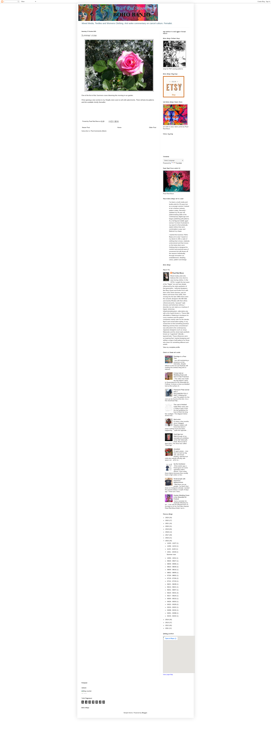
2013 (167, 622)
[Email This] (110, 121)
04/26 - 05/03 (172, 601)
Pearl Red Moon (178, 273)
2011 (167, 628)
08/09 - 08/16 (172, 569)
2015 (167, 541)
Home (119, 127)
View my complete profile (171, 347)
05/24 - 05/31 (172, 593)
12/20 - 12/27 (172, 543)
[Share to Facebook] (116, 121)
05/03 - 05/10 (172, 598)
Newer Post (86, 127)
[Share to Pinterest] (118, 121)
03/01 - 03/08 (172, 613)
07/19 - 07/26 (172, 578)
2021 (167, 523)
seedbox (82, 693)
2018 (167, 532)
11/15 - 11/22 (171, 549)
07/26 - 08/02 (172, 575)
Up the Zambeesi (179, 464)
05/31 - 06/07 (172, 590)
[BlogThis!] (112, 121)
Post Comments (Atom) (98, 131)
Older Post (152, 127)
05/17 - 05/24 (172, 596)
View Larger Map (168, 674)
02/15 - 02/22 (172, 616)
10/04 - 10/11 (171, 558)
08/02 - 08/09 (172, 572)
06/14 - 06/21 (172, 587)
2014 (167, 619)
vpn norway (85, 693)
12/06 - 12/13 (172, 546)
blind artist (177, 419)
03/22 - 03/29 (172, 604)
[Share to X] (114, 121)
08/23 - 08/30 (172, 567)
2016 (167, 538)
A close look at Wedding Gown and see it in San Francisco (181, 375)
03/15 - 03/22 (172, 607)
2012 (167, 625)
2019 (167, 529)
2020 (167, 526)
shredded (177, 449)
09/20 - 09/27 (172, 561)
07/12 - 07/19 (172, 581)
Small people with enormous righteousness (179, 480)
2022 (167, 520)
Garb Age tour (178, 434)
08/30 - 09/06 (172, 564)
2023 (167, 517)
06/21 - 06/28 (172, 584)
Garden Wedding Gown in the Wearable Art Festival (181, 497)
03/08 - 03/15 (172, 610)
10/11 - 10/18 (171, 552)
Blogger (144, 713)
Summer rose (171, 554)
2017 (167, 535)
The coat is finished (180, 404)
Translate (179, 163)
